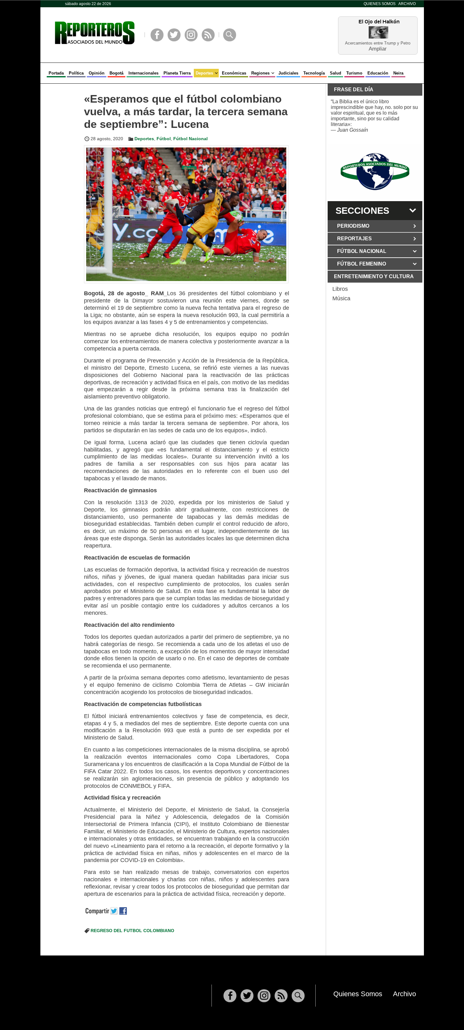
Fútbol (164, 138)
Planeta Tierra (177, 73)
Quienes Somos (380, 4)
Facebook (157, 34)
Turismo (354, 73)
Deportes (204, 73)
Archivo (407, 4)
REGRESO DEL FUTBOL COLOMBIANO (132, 930)
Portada (56, 73)
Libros (340, 289)
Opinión (96, 73)
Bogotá (116, 73)
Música (341, 298)
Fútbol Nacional (190, 138)
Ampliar (378, 48)
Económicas (234, 73)
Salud (335, 73)
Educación (377, 73)
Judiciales (288, 73)
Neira (398, 73)
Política (76, 73)
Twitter (174, 34)
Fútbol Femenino (361, 263)
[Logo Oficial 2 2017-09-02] (375, 171)
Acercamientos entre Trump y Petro (377, 43)
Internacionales (143, 73)
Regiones (260, 73)
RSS (208, 34)
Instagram (191, 34)
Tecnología (314, 73)
